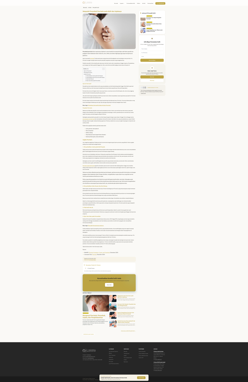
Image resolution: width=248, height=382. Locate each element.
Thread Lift (111, 359)
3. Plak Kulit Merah (90, 79)
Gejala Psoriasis (87, 74)
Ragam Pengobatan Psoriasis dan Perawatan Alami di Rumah (125, 313)
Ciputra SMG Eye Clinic (143, 355)
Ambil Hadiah (141, 377)
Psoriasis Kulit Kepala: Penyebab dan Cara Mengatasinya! (126, 304)
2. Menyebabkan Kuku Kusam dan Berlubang (95, 77)
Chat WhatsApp (90, 358)
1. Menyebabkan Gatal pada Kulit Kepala (94, 75)
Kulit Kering (85, 334)
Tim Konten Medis (92, 259)
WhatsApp (152, 80)
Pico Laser (111, 361)
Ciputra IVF (141, 357)
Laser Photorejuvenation (114, 363)
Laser (89, 334)
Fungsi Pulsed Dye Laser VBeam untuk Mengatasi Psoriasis (154, 30)
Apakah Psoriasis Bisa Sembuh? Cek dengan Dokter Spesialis (126, 321)
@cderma (89, 354)
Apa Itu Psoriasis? (87, 70)
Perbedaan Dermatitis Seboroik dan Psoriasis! (99, 105)
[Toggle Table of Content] (102, 69)
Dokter (125, 355)
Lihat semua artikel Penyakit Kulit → (128, 330)
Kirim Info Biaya (152, 60)
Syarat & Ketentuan (91, 379)
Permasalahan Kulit (128, 357)
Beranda (85, 7)
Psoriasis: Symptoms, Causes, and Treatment (99, 252)
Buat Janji (109, 284)
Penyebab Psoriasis (88, 72)
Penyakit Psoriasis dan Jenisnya (96, 225)
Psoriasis (94, 254)
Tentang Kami (126, 353)
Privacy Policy (85, 379)
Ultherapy (111, 357)
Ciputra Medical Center (143, 353)
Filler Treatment (112, 355)
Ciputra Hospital (142, 351)
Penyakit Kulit (96, 7)
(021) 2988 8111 (158, 359)
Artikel (89, 7)
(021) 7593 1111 (158, 370)
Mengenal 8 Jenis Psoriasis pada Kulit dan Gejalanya (125, 296)
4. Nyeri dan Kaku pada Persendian (93, 80)
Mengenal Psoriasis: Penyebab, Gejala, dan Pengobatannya (94, 316)
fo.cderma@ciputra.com (90, 356)
